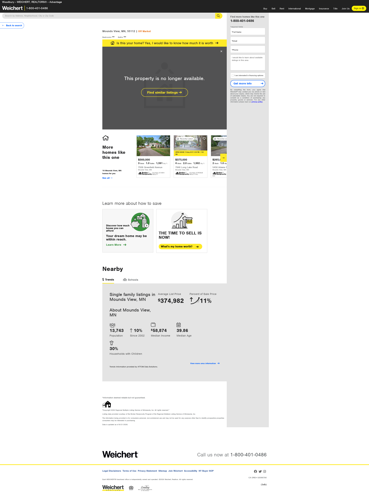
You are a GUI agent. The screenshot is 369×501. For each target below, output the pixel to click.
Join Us (346, 8)
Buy (265, 8)
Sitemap (162, 470)
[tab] (108, 281)
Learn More (116, 245)
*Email (234, 41)
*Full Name (236, 32)
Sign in (358, 8)
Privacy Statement (147, 470)
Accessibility (190, 470)
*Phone (235, 50)
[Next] (223, 158)
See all (106, 178)
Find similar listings (163, 92)
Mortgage (310, 8)
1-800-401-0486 (37, 8)
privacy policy (257, 102)
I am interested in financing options (249, 75)
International (294, 8)
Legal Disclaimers (111, 470)
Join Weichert (175, 470)
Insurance (324, 8)
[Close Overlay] (221, 51)
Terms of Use (129, 470)
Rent (282, 8)
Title (335, 8)
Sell (273, 8)
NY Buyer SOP (206, 470)
